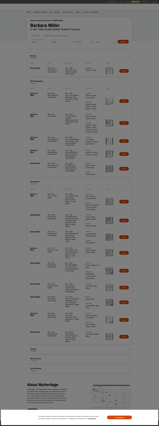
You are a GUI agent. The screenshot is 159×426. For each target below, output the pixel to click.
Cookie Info (92, 419)
